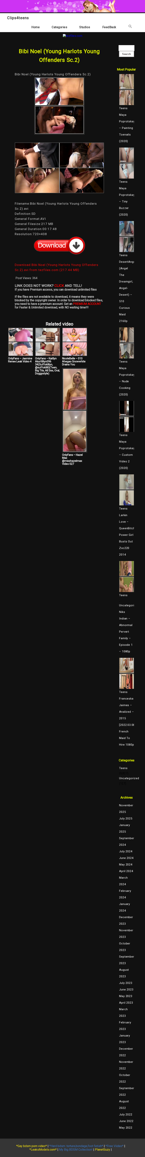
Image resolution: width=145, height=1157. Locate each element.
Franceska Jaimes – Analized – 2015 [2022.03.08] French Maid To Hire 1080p (126, 721)
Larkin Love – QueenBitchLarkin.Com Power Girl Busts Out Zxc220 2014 (126, 534)
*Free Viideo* (114, 1146)
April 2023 (126, 1002)
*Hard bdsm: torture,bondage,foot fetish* (76, 1146)
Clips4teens (18, 18)
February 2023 (125, 1026)
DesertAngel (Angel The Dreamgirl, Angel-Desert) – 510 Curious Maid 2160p (126, 291)
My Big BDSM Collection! (76, 1149)
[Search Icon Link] (130, 27)
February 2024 (125, 894)
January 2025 (124, 828)
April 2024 (126, 871)
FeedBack (109, 27)
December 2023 (126, 920)
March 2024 (123, 881)
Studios (84, 27)
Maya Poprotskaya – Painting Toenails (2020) (126, 128)
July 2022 (125, 1114)
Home (35, 27)
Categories (59, 27)
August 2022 (124, 1105)
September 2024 (126, 842)
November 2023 (126, 934)
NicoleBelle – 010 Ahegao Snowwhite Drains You (74, 361)
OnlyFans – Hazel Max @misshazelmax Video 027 (72, 459)
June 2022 (126, 1121)
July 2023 (125, 983)
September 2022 (126, 1091)
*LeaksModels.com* (43, 1149)
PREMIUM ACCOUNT (87, 304)
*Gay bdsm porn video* (31, 1146)
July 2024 (125, 851)
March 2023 (123, 1013)
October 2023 (124, 947)
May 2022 (125, 1127)
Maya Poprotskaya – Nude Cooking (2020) (126, 381)
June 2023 (126, 989)
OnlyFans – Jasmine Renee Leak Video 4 (20, 360)
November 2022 (126, 1065)
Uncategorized (126, 605)
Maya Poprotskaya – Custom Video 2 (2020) (126, 455)
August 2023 (124, 973)
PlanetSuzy (102, 1149)
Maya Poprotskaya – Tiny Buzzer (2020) (126, 201)
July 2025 (125, 818)
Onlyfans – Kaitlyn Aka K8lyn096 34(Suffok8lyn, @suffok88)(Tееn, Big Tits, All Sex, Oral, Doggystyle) (47, 366)
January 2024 (124, 907)
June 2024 (126, 858)
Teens (123, 768)
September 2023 (126, 960)
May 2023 (125, 996)
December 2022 (126, 1052)
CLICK (59, 286)
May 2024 (125, 864)
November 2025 (126, 809)
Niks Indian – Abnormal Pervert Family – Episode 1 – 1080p (126, 631)
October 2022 (124, 1078)
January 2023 (124, 1039)
